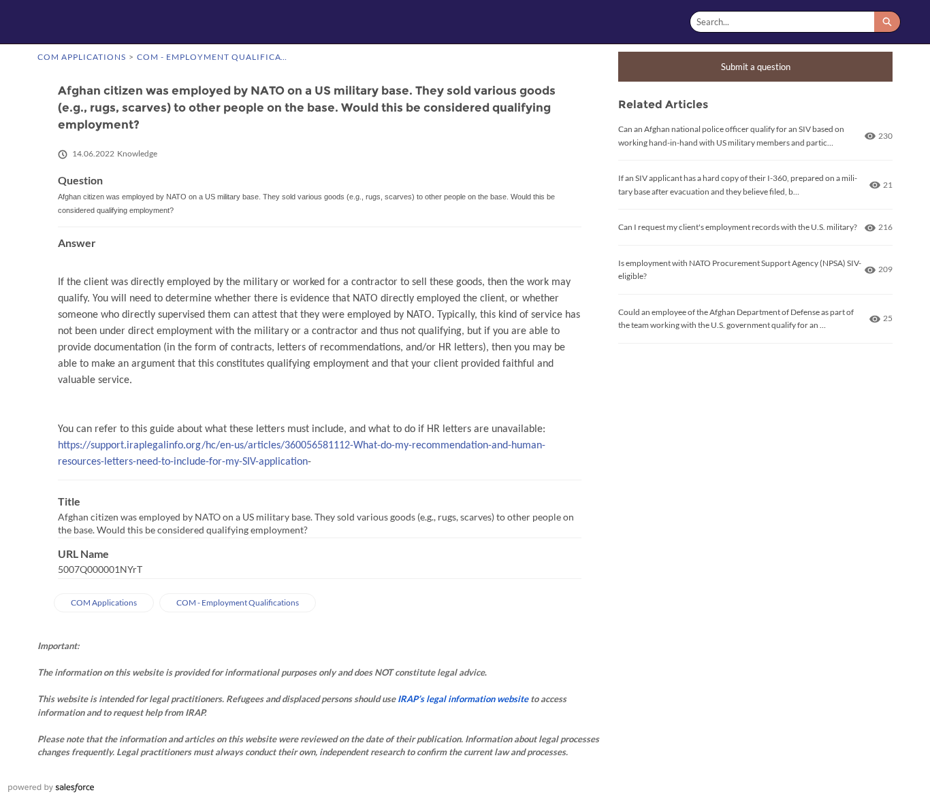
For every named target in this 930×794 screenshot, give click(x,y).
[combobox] (782, 22)
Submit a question (755, 66)
